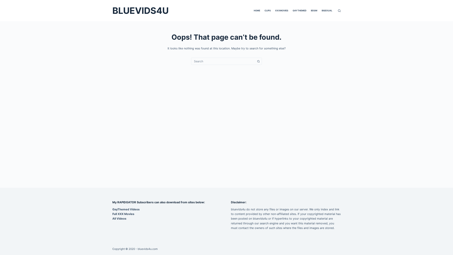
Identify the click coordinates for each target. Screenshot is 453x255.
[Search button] (258, 61)
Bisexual (327, 10)
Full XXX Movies (123, 214)
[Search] (339, 10)
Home (257, 10)
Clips (268, 10)
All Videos (119, 218)
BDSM (314, 10)
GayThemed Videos (126, 209)
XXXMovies (281, 10)
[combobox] (223, 61)
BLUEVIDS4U (140, 10)
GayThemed (299, 10)
